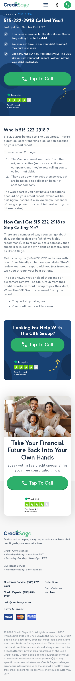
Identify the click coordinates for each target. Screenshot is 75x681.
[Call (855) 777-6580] (67, 5)
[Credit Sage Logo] (16, 5)
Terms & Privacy (13, 609)
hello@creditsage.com (17, 602)
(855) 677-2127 (37, 258)
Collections (51, 582)
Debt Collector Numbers (53, 590)
